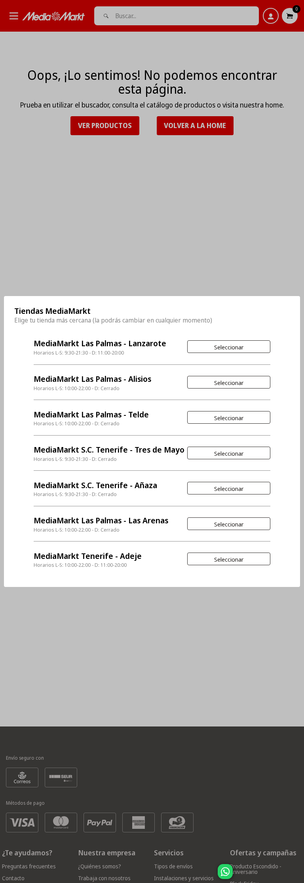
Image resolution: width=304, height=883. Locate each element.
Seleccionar (228, 347)
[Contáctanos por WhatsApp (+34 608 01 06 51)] (296, 875)
